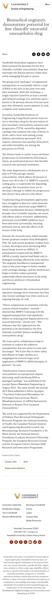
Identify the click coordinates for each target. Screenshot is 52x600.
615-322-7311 (20, 532)
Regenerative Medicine (15, 468)
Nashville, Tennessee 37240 (26, 529)
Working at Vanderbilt (35, 505)
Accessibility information (26, 582)
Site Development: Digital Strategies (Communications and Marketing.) (26, 591)
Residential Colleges (11, 509)
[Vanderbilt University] (26, 496)
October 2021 (11, 462)
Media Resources (33, 521)
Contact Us (33, 532)
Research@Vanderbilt (11, 517)
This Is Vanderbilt (9, 513)
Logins (29, 513)
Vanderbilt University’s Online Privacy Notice (26, 535)
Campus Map (32, 517)
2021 (26, 462)
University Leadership (11, 505)
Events (29, 509)
